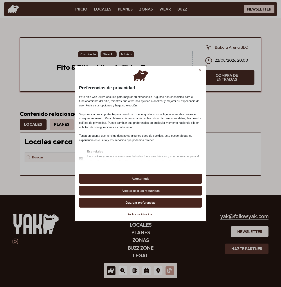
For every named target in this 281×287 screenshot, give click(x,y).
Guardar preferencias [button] (140, 202)
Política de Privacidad (140, 214)
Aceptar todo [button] (141, 178)
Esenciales (95, 151)
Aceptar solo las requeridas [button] (141, 190)
